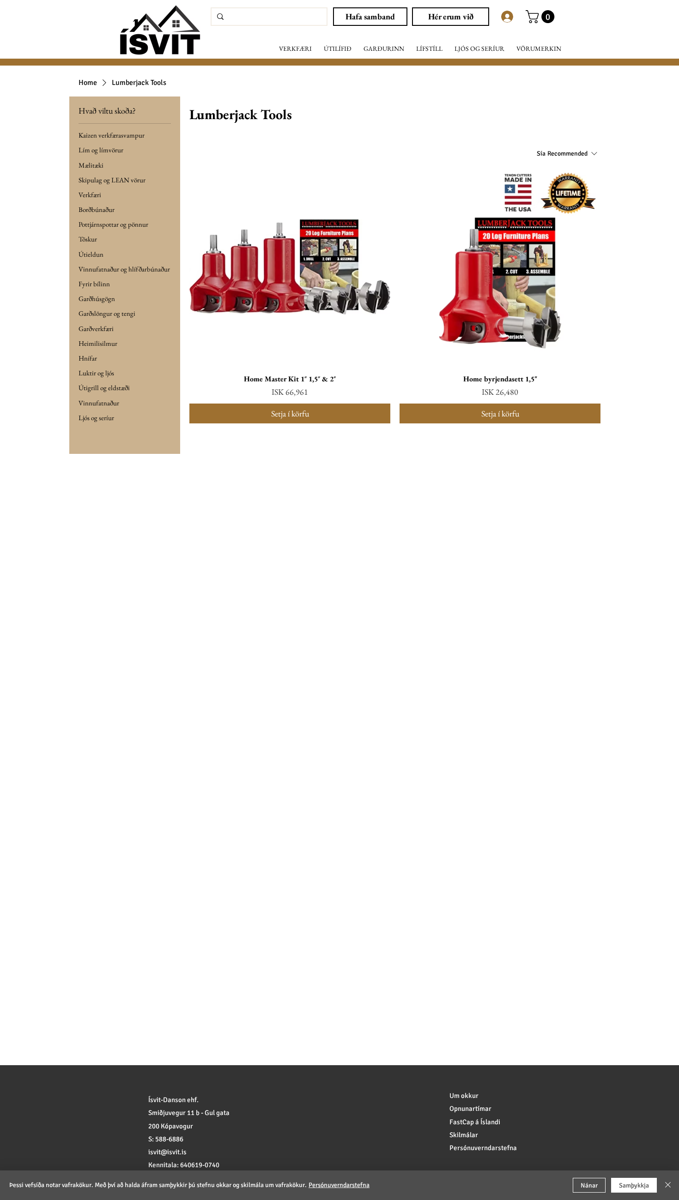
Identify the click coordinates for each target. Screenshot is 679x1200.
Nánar (589, 1185)
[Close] (667, 1185)
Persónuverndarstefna (339, 1185)
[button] (295, 49)
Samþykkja (634, 1185)
